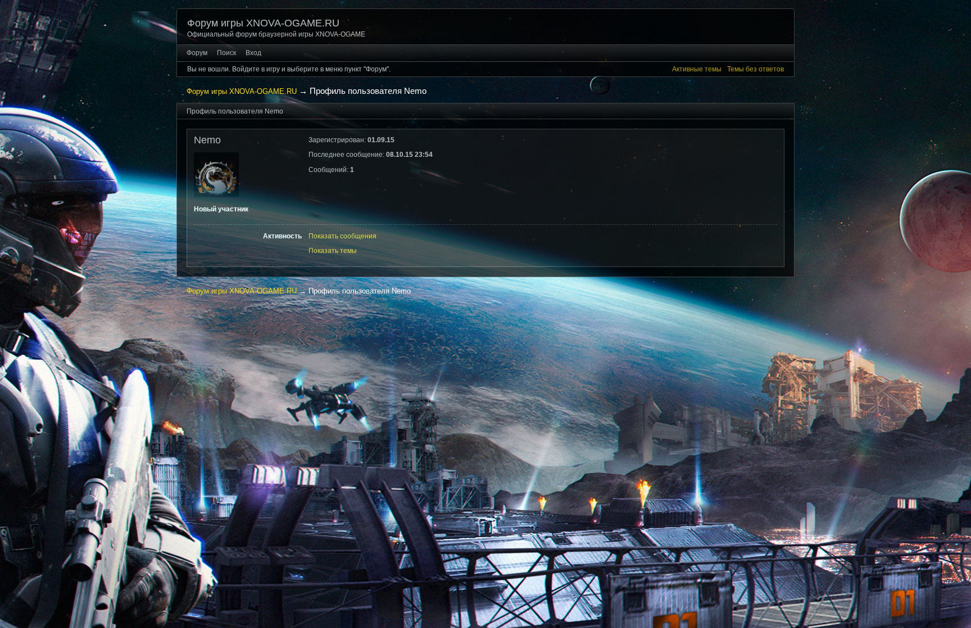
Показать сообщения (342, 236)
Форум (197, 53)
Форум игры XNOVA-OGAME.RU (263, 23)
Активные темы (697, 69)
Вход (253, 53)
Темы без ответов (755, 69)
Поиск (226, 53)
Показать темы (332, 251)
